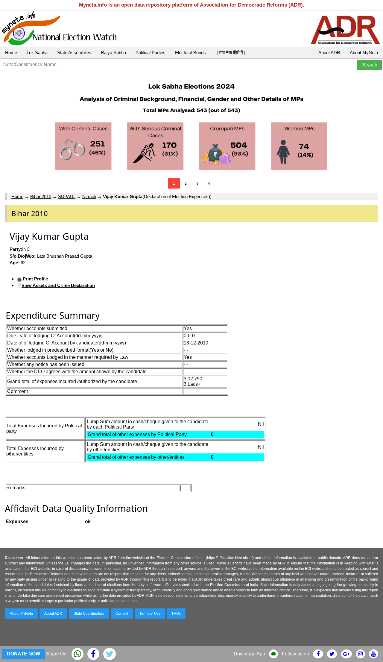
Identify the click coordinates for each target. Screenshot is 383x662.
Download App (249, 653)
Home (11, 52)
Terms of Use (150, 613)
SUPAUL (66, 196)
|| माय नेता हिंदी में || (231, 52)
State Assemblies (74, 52)
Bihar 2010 (40, 196)
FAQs (176, 613)
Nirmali (89, 196)
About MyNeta (364, 52)
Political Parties (150, 52)
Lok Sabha (37, 52)
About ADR (329, 52)
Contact (121, 613)
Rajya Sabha (113, 52)
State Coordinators (89, 613)
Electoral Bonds (190, 52)
